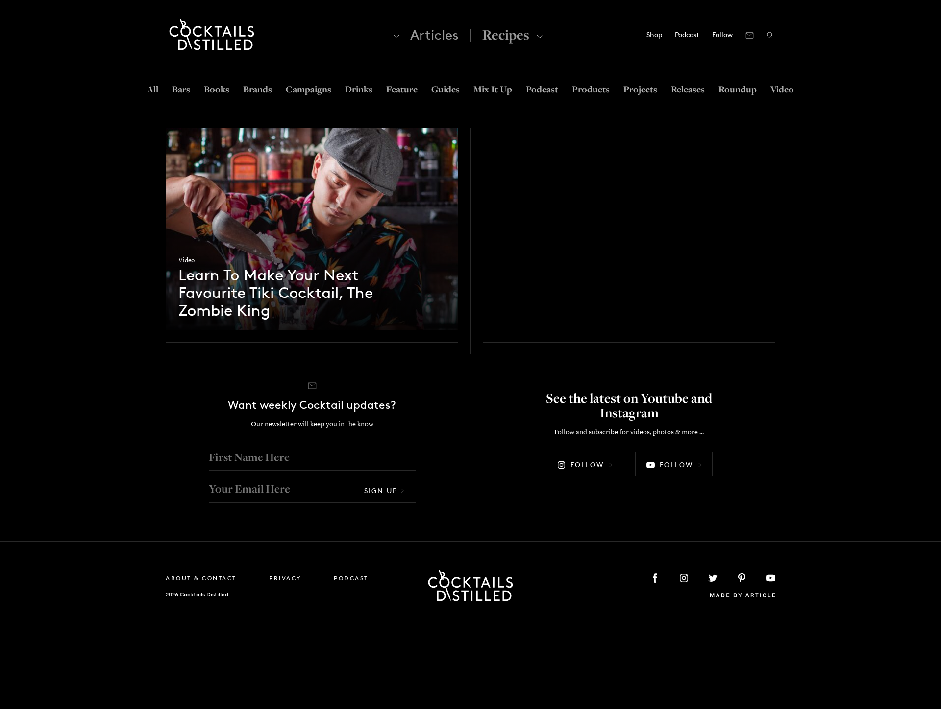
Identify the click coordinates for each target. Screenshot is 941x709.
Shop (654, 34)
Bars (181, 89)
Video (782, 89)
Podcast (687, 34)
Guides (445, 89)
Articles (434, 34)
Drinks (358, 89)
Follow (587, 464)
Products (591, 89)
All (152, 89)
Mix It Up (492, 89)
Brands (257, 89)
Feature (402, 89)
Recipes (505, 34)
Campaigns (308, 89)
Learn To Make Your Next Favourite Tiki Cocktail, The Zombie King (275, 293)
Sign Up (380, 490)
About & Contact (202, 578)
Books (216, 89)
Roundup (737, 89)
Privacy (286, 578)
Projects (640, 89)
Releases (688, 89)
